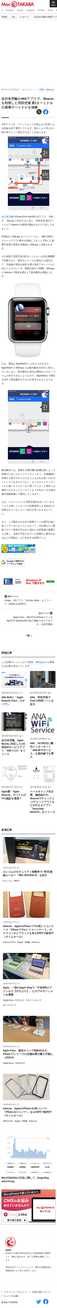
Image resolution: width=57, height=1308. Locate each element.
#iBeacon (50, 89)
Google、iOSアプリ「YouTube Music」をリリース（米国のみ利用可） (27, 600)
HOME (4, 17)
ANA (51, 216)
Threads (20, 10)
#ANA (41, 89)
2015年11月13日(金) (10, 89)
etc (13, 17)
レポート (24, 17)
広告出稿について (41, 1292)
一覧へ (28, 635)
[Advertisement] (28, 50)
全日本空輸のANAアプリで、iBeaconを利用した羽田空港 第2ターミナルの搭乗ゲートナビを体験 (27, 103)
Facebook (10, 10)
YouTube (41, 10)
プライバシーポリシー (15, 1292)
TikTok (50, 10)
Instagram (30, 10)
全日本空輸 (7, 216)
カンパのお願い (12, 1296)
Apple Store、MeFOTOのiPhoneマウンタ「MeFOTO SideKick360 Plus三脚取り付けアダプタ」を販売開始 (29, 619)
